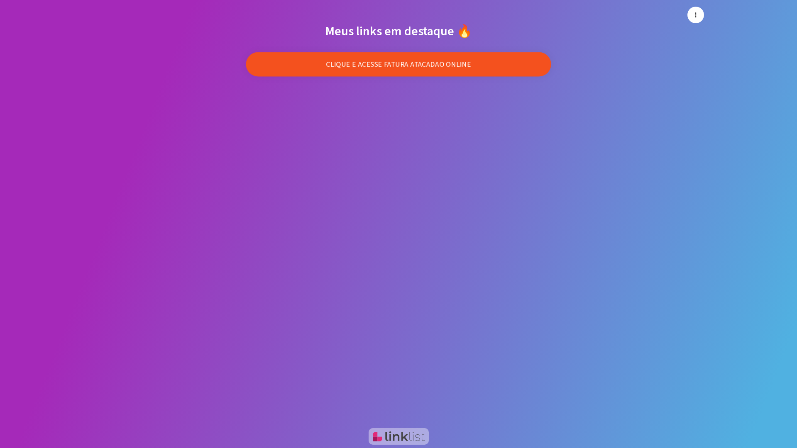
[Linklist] (399, 436)
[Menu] (695, 15)
